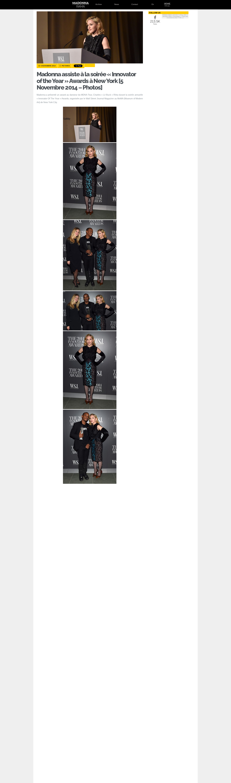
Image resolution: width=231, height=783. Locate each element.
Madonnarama (81, 4)
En (153, 4)
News (116, 4)
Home (167, 5)
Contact (134, 4)
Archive (98, 4)
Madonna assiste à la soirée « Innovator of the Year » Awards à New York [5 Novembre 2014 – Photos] (86, 81)
